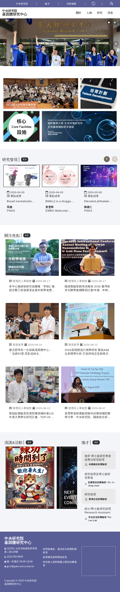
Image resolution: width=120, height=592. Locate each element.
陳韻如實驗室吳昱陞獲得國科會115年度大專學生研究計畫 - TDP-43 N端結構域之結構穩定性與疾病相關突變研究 (32, 415)
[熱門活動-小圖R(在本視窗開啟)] (98, 93)
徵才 (47, 3)
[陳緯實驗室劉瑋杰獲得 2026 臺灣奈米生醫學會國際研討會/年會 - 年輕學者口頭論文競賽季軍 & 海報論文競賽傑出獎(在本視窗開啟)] (87, 257)
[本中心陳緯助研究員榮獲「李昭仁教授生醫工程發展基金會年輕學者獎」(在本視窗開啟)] (32, 257)
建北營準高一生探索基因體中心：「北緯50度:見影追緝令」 (30, 351)
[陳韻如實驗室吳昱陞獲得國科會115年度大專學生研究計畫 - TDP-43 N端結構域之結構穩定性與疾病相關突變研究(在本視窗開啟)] (32, 384)
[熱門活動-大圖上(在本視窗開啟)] (40, 93)
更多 (25, 159)
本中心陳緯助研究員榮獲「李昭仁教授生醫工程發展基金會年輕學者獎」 (32, 288)
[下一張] (115, 159)
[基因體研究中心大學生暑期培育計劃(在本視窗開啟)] (30, 477)
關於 (78, 12)
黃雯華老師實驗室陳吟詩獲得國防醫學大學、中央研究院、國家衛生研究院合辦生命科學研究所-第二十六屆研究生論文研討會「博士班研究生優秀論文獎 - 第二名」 (87, 415)
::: (6, 3)
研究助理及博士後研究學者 (97, 476)
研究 (99, 12)
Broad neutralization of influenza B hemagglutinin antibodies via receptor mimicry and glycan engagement (21, 201)
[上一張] (107, 159)
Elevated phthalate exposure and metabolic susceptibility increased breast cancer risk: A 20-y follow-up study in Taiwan (98, 201)
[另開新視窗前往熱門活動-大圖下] (79, 126)
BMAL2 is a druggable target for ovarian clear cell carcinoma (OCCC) (60, 201)
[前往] (21, 176)
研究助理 (90, 494)
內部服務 (71, 3)
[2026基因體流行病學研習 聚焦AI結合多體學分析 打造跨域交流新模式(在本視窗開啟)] (87, 321)
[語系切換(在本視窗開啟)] (93, 4)
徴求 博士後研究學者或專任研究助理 (98, 457)
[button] (109, 22)
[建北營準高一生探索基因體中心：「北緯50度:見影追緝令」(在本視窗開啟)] (32, 321)
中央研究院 (22, 3)
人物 (89, 12)
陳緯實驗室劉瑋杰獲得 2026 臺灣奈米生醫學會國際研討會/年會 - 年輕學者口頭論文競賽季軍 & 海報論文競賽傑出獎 (88, 288)
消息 (110, 12)
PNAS (11, 210)
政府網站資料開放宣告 (55, 557)
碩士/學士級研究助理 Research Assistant (98, 510)
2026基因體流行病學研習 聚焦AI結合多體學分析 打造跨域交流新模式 (87, 351)
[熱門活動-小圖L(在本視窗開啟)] (21, 126)
